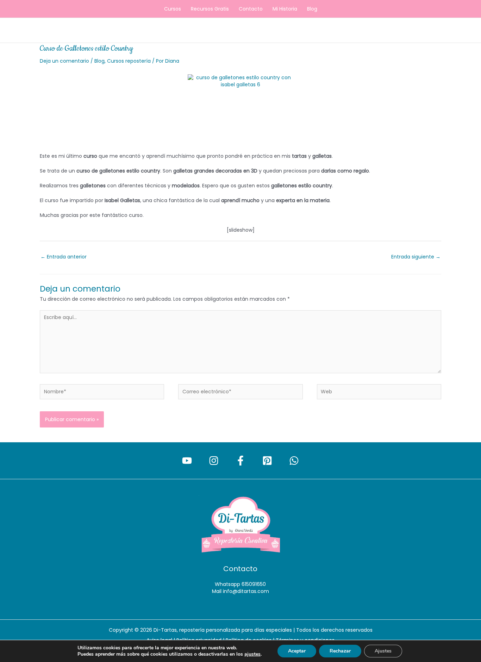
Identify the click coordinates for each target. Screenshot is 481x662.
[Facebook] (240, 460)
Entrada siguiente (416, 256)
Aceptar (297, 651)
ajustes (252, 654)
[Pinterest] (267, 460)
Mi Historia (285, 8)
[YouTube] (187, 460)
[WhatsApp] (294, 460)
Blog (312, 8)
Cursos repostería (129, 60)
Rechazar (340, 651)
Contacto (251, 8)
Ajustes (383, 651)
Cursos (172, 8)
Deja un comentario (64, 60)
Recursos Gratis (210, 8)
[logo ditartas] (240, 525)
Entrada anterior (63, 256)
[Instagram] (213, 460)
